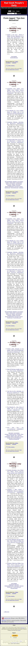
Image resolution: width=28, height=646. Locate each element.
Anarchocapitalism (12, 434)
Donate (21, 640)
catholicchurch (12, 182)
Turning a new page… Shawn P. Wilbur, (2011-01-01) (15, 36)
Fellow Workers (8, 181)
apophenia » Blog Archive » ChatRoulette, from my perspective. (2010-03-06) (15, 491)
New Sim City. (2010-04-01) (15, 428)
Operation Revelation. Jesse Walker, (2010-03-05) (15, 471)
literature (19, 435)
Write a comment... (11, 65)
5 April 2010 (14, 80)
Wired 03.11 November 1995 (14, 439)
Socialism (21, 585)
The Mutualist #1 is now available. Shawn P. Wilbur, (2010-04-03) (15, 112)
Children (13, 184)
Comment (14, 62)
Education (11, 433)
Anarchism (7, 434)
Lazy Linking (14, 56)
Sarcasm (21, 436)
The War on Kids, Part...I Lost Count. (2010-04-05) (15, 141)
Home (9, 11)
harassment (9, 185)
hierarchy (12, 435)
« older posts (6, 611)
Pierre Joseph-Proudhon (9, 585)
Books (22, 434)
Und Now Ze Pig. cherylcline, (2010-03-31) (15, 391)
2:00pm (16, 191)
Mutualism (18, 185)
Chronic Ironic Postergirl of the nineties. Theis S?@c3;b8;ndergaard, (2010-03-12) (15, 350)
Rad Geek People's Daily (14, 4)
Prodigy (12, 436)
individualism (11, 584)
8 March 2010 (14, 462)
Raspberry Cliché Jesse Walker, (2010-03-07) (15, 564)
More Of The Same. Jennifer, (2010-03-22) (15, 369)
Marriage (14, 185)
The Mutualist (7, 187)
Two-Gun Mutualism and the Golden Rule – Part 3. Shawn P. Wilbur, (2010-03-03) (15, 542)
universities (21, 187)
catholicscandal (19, 182)
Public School (17, 436)
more (19, 630)
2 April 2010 (14, 340)
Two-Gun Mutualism (14, 57)
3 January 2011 (14, 26)
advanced (19, 13)
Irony (16, 435)
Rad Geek (4, 620)
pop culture (16, 186)
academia (7, 182)
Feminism (15, 181)
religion (20, 186)
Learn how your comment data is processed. (14, 69)
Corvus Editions (18, 184)
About (13, 11)
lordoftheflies (7, 436)
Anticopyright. (7, 618)
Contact (17, 11)
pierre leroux (16, 585)
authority (18, 434)
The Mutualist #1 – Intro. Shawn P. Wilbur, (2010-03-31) (15, 408)
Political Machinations (9, 186)
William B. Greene (14, 588)
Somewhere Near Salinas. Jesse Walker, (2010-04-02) (15, 91)
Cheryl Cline (8, 184)
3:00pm (16, 61)
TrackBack (8, 62)
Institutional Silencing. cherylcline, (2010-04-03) (15, 122)
